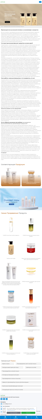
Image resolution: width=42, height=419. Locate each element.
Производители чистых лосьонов (11, 378)
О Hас (26, 417)
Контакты (37, 417)
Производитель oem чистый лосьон (26, 363)
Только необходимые (13, 412)
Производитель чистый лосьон (10, 371)
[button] (39, 176)
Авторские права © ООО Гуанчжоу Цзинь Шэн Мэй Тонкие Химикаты (14, 414)
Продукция (16, 417)
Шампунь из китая (31, 367)
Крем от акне (5, 363)
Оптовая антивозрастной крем (10, 374)
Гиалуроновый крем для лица (10, 367)
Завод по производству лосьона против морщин (15, 382)
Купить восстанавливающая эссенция (12, 386)
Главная (2, 26)
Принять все (28, 412)
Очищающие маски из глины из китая (12, 389)
